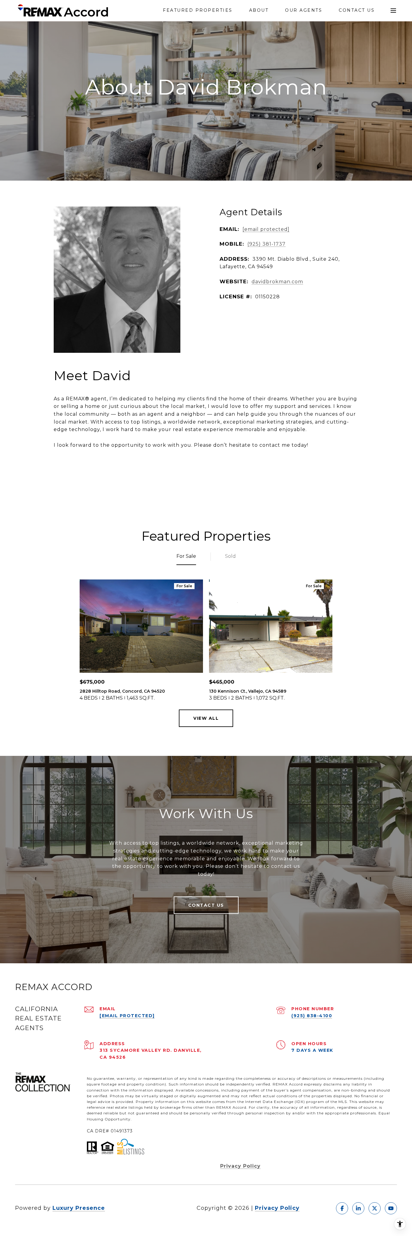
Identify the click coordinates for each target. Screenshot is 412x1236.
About (259, 10)
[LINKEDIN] (358, 1208)
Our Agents (303, 10)
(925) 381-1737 (266, 244)
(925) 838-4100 (311, 1015)
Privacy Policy (240, 1166)
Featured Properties (198, 10)
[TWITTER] (375, 1208)
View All (206, 718)
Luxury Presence (78, 1208)
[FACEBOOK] (342, 1208)
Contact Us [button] (206, 905)
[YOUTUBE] (391, 1208)
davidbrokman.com (277, 281)
